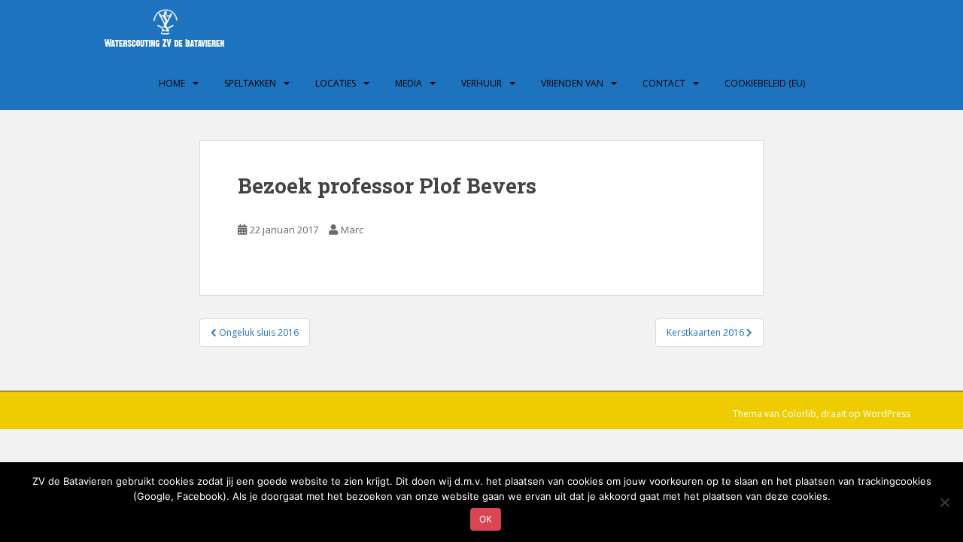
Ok (485, 519)
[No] (944, 502)
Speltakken (250, 83)
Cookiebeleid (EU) (765, 83)
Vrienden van (572, 83)
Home (172, 83)
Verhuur (481, 83)
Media (408, 83)
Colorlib (799, 413)
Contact (664, 83)
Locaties (335, 83)
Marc (352, 229)
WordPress (886, 413)
